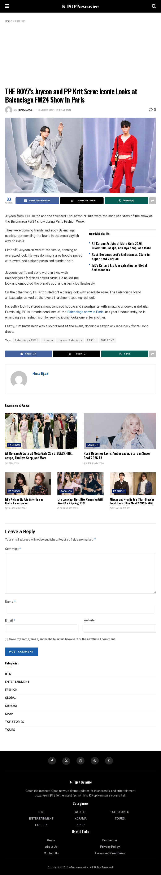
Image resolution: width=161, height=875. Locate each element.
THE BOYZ (107, 340)
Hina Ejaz (25, 110)
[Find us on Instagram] (80, 761)
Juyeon (48, 340)
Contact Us (51, 853)
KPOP (9, 714)
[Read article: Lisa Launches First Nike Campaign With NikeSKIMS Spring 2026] (80, 483)
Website (89, 620)
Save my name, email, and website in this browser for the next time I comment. (62, 639)
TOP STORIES (14, 722)
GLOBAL (10, 698)
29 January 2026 (16, 508)
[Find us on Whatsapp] (109, 761)
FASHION (20, 21)
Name (10, 602)
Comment (13, 549)
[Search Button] (154, 6)
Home (8, 21)
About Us (51, 847)
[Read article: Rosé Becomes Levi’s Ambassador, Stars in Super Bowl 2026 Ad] (120, 431)
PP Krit (91, 340)
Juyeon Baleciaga (70, 340)
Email (10, 620)
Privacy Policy (110, 847)
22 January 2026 (121, 508)
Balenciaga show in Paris (85, 312)
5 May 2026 (13, 463)
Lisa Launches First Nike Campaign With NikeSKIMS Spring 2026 (80, 501)
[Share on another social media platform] (152, 200)
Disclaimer (109, 840)
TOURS (10, 730)
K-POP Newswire (80, 6)
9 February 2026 (95, 463)
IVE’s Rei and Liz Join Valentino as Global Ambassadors (119, 267)
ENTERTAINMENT (17, 682)
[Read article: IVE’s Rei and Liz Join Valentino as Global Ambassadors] (28, 483)
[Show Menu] (7, 6)
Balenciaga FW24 (26, 340)
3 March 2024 (46, 110)
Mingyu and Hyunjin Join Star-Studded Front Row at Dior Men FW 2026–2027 (132, 501)
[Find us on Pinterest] (95, 761)
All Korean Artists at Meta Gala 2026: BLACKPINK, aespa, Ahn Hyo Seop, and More (121, 245)
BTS (8, 674)
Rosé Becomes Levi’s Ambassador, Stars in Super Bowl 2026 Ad (121, 256)
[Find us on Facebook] (52, 761)
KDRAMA (11, 706)
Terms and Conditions (109, 853)
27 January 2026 (68, 508)
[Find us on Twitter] (66, 761)
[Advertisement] (80, 55)
